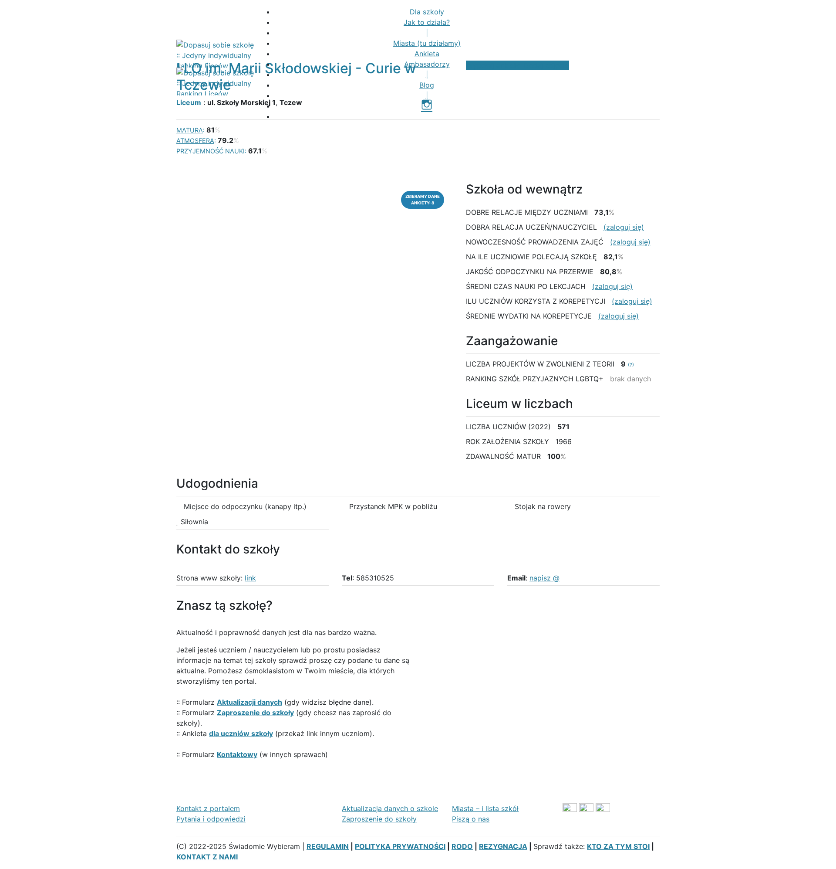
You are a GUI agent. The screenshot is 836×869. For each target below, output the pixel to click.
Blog (426, 85)
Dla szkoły (427, 11)
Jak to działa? (427, 22)
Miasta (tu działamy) (427, 43)
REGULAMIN (328, 846)
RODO (462, 846)
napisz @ (544, 578)
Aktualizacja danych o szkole (390, 808)
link (250, 578)
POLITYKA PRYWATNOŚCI (400, 846)
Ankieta (427, 53)
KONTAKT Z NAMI (207, 856)
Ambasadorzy (427, 64)
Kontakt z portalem (208, 808)
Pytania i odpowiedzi (211, 819)
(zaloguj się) (623, 227)
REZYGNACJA (503, 846)
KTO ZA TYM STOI (618, 846)
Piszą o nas (470, 819)
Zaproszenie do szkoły (379, 819)
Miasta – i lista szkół (485, 808)
